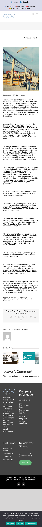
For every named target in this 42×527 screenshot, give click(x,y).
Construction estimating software (18, 299)
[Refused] (39, 519)
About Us (7, 457)
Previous (27, 38)
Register (26, 2)
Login (16, 2)
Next (35, 38)
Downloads (8, 460)
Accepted (10, 524)
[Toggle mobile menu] (37, 14)
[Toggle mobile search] (33, 14)
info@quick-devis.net (24, 423)
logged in (18, 376)
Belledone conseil (10, 297)
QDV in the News (7, 449)
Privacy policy (31, 524)
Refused (20, 524)
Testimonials (8, 453)
